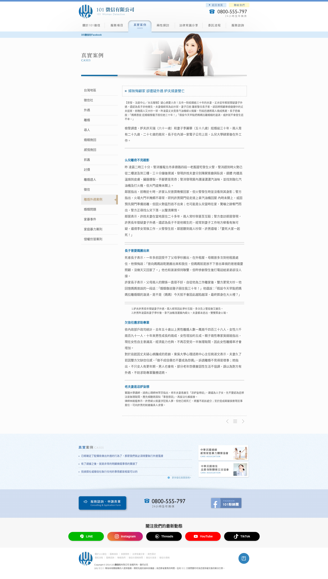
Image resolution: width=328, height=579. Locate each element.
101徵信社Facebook (91, 35)
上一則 (227, 421)
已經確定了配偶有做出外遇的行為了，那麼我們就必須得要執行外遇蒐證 (122, 455)
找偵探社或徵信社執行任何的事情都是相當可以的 (109, 471)
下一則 (243, 421)
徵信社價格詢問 (136, 558)
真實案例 (140, 26)
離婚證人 (90, 179)
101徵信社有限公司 (106, 11)
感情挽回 (90, 150)
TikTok (245, 536)
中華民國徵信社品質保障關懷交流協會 (223, 469)
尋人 (87, 130)
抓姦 (87, 160)
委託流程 (214, 26)
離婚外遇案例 (93, 199)
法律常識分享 (189, 26)
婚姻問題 (90, 209)
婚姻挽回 (90, 140)
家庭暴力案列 (93, 229)
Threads (167, 536)
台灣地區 (90, 90)
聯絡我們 (239, 5)
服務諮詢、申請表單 (103, 503)
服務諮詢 (237, 26)
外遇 (87, 110)
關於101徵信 (101, 554)
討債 (87, 169)
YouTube (206, 536)
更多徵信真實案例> (181, 477)
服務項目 (116, 26)
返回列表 (235, 421)
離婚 (87, 120)
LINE (89, 536)
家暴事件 (90, 219)
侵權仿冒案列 (93, 239)
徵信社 (88, 100)
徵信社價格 (164, 558)
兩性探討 (163, 26)
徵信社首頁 (151, 558)
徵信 (87, 189)
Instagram (128, 536)
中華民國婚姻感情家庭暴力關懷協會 (223, 453)
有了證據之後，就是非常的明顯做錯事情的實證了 (109, 463)
